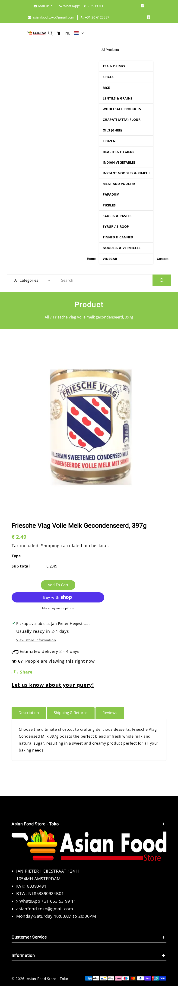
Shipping (50, 545)
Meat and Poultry (119, 183)
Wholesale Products (122, 109)
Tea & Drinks (114, 66)
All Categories (26, 280)
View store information (36, 640)
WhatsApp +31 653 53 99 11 (47, 901)
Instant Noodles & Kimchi (126, 173)
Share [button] (26, 672)
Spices (108, 77)
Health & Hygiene (118, 152)
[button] (51, 33)
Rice (106, 87)
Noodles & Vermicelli (122, 248)
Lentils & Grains (117, 98)
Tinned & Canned (118, 237)
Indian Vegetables (119, 162)
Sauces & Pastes (117, 216)
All (47, 317)
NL (67, 33)
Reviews (109, 712)
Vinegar (110, 258)
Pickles (109, 205)
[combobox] (113, 280)
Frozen (109, 141)
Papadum (111, 194)
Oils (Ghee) (112, 130)
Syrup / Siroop (116, 226)
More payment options (58, 608)
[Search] (162, 280)
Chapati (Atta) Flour (121, 119)
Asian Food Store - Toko (47, 978)
